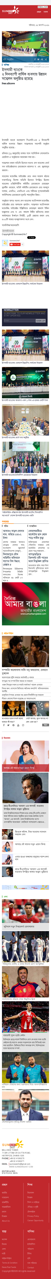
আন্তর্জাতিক (6, 1207)
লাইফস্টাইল (8, 633)
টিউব (29, 1253)
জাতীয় (4, 1192)
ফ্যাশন (4, 1239)
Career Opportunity (35, 1220)
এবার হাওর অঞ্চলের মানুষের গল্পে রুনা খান (32, 858)
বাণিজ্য (6, 64)
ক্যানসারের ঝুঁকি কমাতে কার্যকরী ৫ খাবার (18, 677)
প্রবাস (4, 1211)
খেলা (5, 896)
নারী (3, 1253)
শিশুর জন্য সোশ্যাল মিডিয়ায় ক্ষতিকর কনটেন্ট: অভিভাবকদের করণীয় (25, 690)
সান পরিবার (32, 1263)
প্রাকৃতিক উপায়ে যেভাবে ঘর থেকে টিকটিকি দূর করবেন (23, 695)
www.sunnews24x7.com (21, 1167)
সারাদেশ (5, 1197)
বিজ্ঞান (4, 1216)
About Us (6, 1221)
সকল (46, 11)
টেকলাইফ (31, 1211)
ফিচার (4, 1244)
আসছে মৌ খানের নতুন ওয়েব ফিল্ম (30, 844)
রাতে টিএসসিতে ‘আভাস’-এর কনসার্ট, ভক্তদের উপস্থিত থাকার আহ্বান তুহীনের (31, 870)
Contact (30, 1267)
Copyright (6, 1271)
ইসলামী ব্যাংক (8, 230)
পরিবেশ (30, 1249)
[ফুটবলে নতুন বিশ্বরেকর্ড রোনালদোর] (25, 914)
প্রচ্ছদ (39, 11)
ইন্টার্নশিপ (31, 1244)
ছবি (28, 1258)
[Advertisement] (25, 112)
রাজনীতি (5, 1202)
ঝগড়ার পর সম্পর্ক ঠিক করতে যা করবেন (17, 681)
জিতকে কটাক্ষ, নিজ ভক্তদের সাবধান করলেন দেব (30, 833)
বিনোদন (7, 738)
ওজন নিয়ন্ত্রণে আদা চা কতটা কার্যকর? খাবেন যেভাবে (22, 684)
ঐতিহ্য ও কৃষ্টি (32, 1207)
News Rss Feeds (9, 1267)
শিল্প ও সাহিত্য (33, 1202)
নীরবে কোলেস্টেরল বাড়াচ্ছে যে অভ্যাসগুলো (19, 698)
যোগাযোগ (31, 1239)
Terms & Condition (9, 1263)
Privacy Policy (33, 1216)
